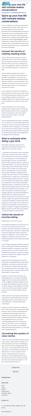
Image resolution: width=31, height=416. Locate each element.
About (4, 385)
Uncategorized (5, 12)
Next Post (15, 371)
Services (4, 388)
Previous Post (15, 367)
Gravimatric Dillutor (6, 393)
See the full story (19, 39)
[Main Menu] (27, 3)
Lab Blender (5, 395)
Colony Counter (5, 391)
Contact (4, 389)
